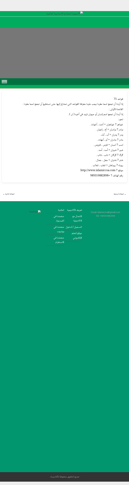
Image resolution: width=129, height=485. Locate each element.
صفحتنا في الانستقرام (59, 240)
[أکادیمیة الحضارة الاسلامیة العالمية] (64, 14)
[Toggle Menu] (4, 81)
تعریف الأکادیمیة (74, 210)
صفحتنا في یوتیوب (59, 229)
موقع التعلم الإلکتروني (77, 235)
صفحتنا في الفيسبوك (59, 218)
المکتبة (61, 210)
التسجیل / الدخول (74, 227)
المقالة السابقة (120, 194)
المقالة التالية (8, 194)
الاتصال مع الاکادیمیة (77, 218)
